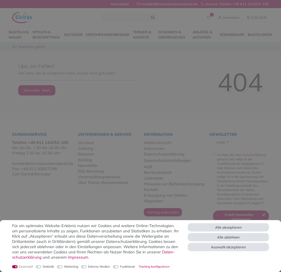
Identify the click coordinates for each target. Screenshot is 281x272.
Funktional (127, 266)
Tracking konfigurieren (154, 266)
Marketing (71, 266)
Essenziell (26, 266)
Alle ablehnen (228, 237)
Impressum (78, 257)
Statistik (48, 266)
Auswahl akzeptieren (228, 247)
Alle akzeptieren (228, 227)
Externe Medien (99, 266)
